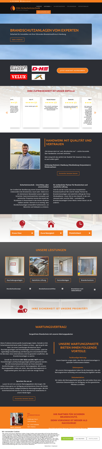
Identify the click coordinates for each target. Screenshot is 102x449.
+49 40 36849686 (34, 424)
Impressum (54, 446)
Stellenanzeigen (71, 6)
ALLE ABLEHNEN (80, 438)
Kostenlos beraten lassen (68, 173)
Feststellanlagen (63, 280)
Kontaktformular (83, 6)
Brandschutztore (87, 280)
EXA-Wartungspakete (59, 6)
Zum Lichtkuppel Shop (43, 12)
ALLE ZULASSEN (67, 438)
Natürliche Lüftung (39, 280)
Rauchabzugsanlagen (14, 280)
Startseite (39, 6)
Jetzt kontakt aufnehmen (72, 70)
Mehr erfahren (17, 40)
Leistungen (47, 6)
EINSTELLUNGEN (93, 438)
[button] (7, 113)
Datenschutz (48, 446)
